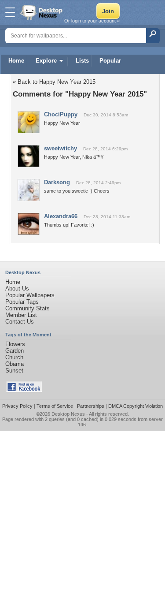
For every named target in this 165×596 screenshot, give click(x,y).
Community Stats (27, 308)
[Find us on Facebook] (24, 390)
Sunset (14, 370)
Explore (46, 60)
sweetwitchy (60, 148)
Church (14, 357)
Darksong (57, 182)
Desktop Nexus (68, 414)
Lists (82, 60)
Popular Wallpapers (30, 295)
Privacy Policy (17, 406)
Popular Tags (22, 301)
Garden (14, 350)
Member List (21, 315)
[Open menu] (10, 12)
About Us (17, 288)
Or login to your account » (92, 20)
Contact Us (19, 321)
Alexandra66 (60, 216)
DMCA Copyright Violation (135, 406)
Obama (14, 364)
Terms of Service (55, 406)
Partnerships (90, 406)
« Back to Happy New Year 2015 (54, 81)
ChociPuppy (60, 114)
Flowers (15, 344)
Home (16, 60)
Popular (110, 60)
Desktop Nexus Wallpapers (42, 12)
